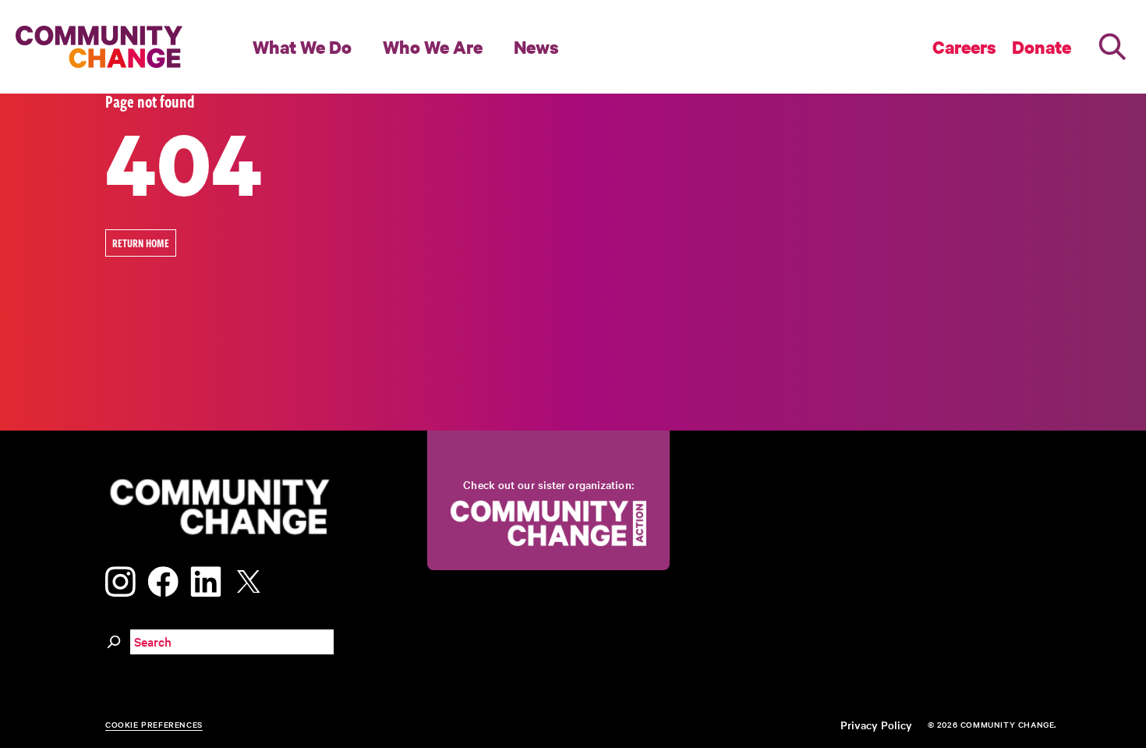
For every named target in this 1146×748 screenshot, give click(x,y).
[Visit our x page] (252, 579)
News (536, 47)
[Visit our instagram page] (120, 579)
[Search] (1112, 47)
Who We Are (433, 47)
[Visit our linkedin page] (205, 579)
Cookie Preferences (154, 724)
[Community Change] (99, 47)
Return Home (140, 243)
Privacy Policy (876, 724)
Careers (964, 47)
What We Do (302, 47)
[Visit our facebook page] (163, 579)
